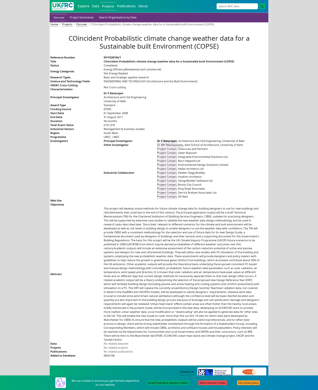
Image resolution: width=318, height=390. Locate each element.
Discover (59, 17)
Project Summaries (82, 17)
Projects (108, 6)
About (143, 6)
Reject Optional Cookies (213, 382)
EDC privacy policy (248, 382)
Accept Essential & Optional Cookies (168, 382)
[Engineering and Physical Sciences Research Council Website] (249, 372)
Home (54, 24)
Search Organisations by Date (117, 17)
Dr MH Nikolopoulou (170, 145)
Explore (83, 6)
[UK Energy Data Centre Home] (63, 6)
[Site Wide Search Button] (262, 6)
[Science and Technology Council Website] (214, 372)
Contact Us (187, 372)
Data (95, 6)
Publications (126, 6)
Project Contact (167, 149)
